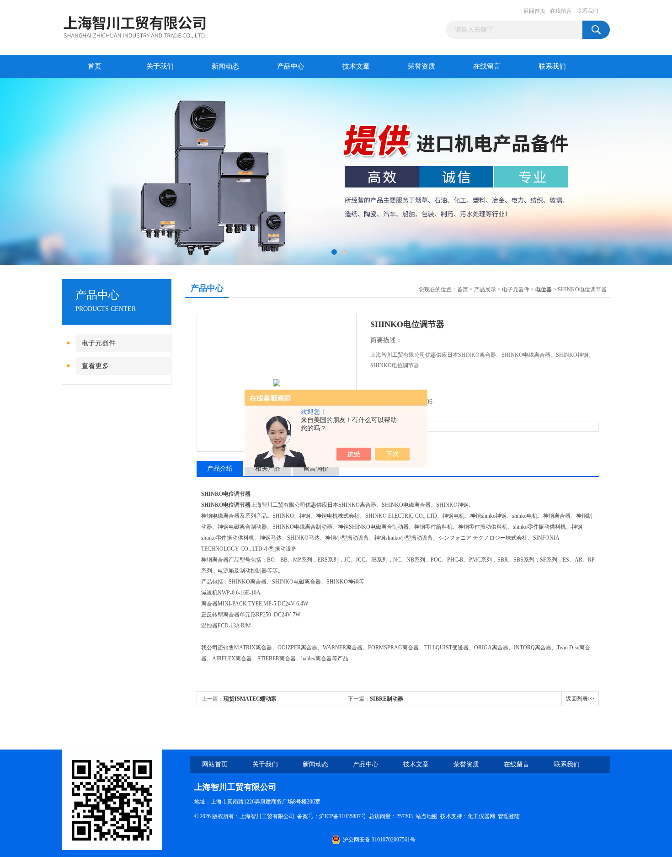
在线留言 (561, 11)
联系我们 (587, 11)
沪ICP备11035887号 (342, 816)
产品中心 (290, 66)
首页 (94, 66)
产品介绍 (220, 468)
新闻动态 (225, 66)
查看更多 (95, 366)
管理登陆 (509, 816)
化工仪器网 (481, 816)
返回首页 (534, 11)
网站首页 (215, 764)
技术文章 (356, 66)
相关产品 (268, 468)
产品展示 (485, 289)
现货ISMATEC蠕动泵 (250, 699)
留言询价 (316, 468)
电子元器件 (98, 343)
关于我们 (160, 66)
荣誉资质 (421, 66)
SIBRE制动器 (386, 699)
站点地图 (426, 816)
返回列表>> (580, 699)
